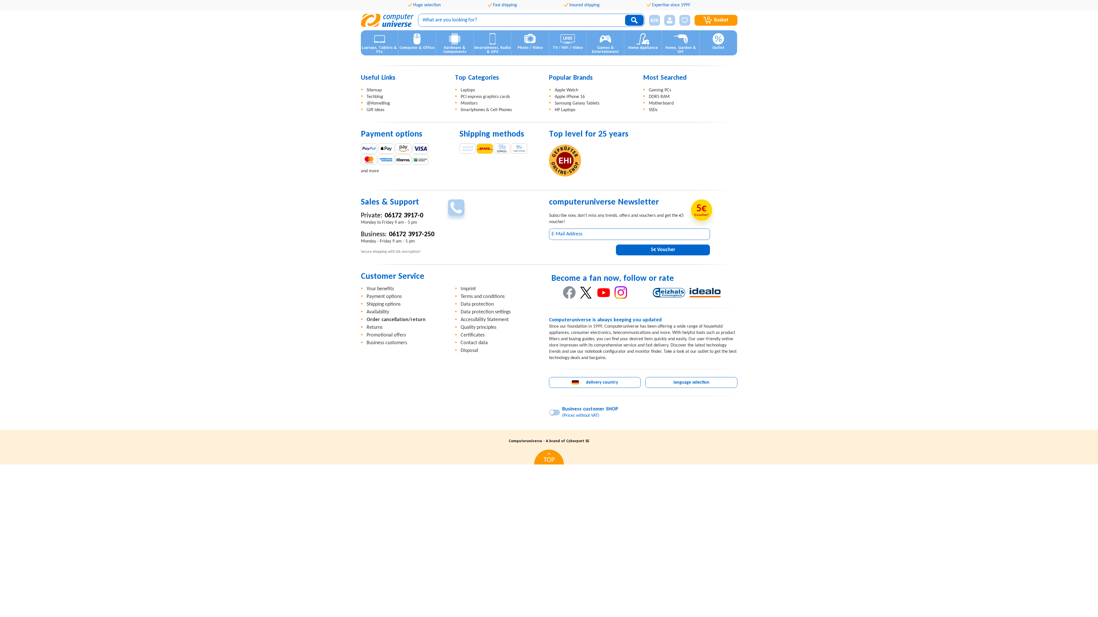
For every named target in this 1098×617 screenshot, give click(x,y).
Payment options (384, 296)
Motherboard (661, 103)
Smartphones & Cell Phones (486, 110)
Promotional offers (386, 335)
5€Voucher (663, 250)
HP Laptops (565, 110)
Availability (378, 312)
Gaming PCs (660, 90)
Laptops (468, 90)
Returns (375, 327)
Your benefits (380, 289)
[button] (652, 20)
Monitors (469, 103)
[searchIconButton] (634, 20)
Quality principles (478, 327)
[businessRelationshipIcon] (654, 20)
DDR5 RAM (659, 97)
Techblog (375, 97)
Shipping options (384, 304)
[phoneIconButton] (456, 207)
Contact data (474, 343)
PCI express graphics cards (485, 97)
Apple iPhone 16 (570, 97)
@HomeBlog (378, 103)
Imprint (468, 289)
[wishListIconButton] (684, 20)
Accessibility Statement (485, 319)
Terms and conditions (483, 296)
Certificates (473, 335)
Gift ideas (375, 110)
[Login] (669, 20)
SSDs (653, 110)
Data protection (477, 304)
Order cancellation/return (396, 319)
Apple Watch (566, 90)
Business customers (387, 343)
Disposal (469, 350)
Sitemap (374, 90)
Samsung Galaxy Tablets (577, 103)
